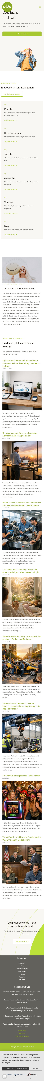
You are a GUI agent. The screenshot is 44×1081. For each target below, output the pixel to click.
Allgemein (22, 963)
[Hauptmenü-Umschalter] (40, 7)
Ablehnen (9, 1069)
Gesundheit (10, 178)
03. (5, 149)
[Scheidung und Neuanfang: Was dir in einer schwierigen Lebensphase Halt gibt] (22, 615)
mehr (35, 1069)
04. (5, 173)
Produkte (8, 109)
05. (5, 197)
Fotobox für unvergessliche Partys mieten (21, 776)
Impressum (22, 1030)
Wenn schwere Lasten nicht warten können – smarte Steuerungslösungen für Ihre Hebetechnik (21, 706)
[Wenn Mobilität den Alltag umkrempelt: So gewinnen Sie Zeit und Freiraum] (22, 682)
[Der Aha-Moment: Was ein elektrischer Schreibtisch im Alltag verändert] (22, 479)
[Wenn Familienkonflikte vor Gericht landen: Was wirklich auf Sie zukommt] (22, 883)
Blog (6, 226)
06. (5, 221)
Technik (8, 154)
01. (5, 104)
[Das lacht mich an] (7, 7)
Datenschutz (22, 1033)
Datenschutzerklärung (25, 1078)
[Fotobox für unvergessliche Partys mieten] (22, 819)
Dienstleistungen (12, 133)
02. (5, 128)
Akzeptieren (22, 1069)
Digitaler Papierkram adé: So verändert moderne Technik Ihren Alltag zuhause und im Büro (21, 363)
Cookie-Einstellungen (22, 1036)
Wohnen (8, 202)
